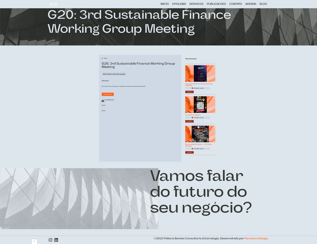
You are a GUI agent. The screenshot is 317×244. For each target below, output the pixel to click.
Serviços (196, 4)
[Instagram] (50, 240)
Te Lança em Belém (193, 115)
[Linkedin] (56, 240)
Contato (235, 4)
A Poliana (179, 4)
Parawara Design (256, 238)
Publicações (216, 4)
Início (165, 4)
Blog (263, 4)
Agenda (250, 4)
